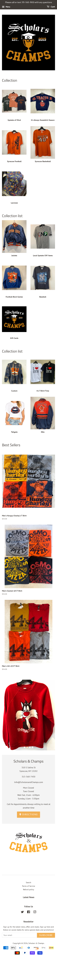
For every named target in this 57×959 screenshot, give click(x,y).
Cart (52, 7)
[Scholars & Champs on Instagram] (34, 912)
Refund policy (28, 889)
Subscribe (46, 935)
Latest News (28, 897)
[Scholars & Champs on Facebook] (28, 912)
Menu (7, 7)
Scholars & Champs (36, 943)
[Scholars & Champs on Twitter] (22, 912)
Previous (8, 715)
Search (28, 882)
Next (49, 715)
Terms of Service (28, 886)
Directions (30, 814)
